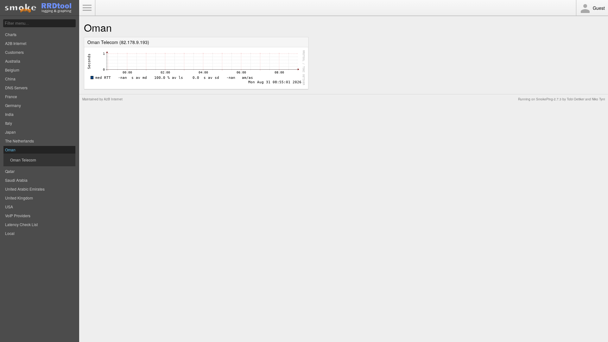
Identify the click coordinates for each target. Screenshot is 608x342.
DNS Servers (16, 87)
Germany (13, 105)
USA (9, 206)
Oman (10, 149)
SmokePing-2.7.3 (548, 99)
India (9, 114)
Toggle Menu (87, 8)
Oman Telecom (23, 159)
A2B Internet (15, 43)
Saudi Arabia (16, 180)
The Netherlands (19, 140)
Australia (12, 61)
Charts (10, 34)
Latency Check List (21, 224)
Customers (14, 52)
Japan (10, 132)
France (11, 96)
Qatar (10, 171)
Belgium (12, 70)
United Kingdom (19, 197)
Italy (8, 123)
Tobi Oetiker (575, 99)
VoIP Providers (17, 215)
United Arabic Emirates (25, 189)
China (10, 78)
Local (10, 233)
